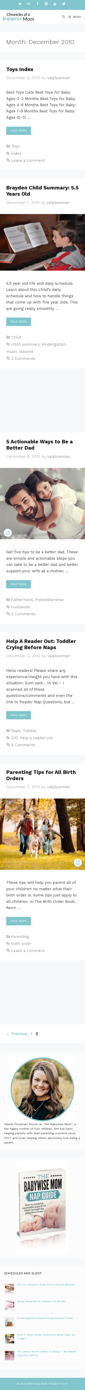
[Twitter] (20, 4)
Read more (18, 130)
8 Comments (23, 745)
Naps (16, 730)
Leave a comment (28, 160)
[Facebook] (37, 4)
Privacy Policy (58, 1383)
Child (16, 337)
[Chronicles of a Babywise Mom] (18, 17)
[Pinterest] (46, 4)
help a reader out (36, 737)
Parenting (20, 936)
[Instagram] (28, 4)
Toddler (30, 730)
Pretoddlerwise (49, 599)
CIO (14, 737)
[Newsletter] (63, 4)
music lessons (19, 351)
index (16, 153)
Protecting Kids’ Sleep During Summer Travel (45, 1318)
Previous (16, 1033)
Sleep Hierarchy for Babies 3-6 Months (41, 1301)
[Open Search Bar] (64, 17)
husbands (20, 607)
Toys (15, 146)
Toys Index (19, 69)
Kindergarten (54, 344)
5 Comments (23, 614)
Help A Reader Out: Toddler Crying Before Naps (41, 644)
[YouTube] (54, 4)
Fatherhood (22, 599)
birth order (21, 943)
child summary (25, 344)
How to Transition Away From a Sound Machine (46, 1284)
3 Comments (23, 358)
